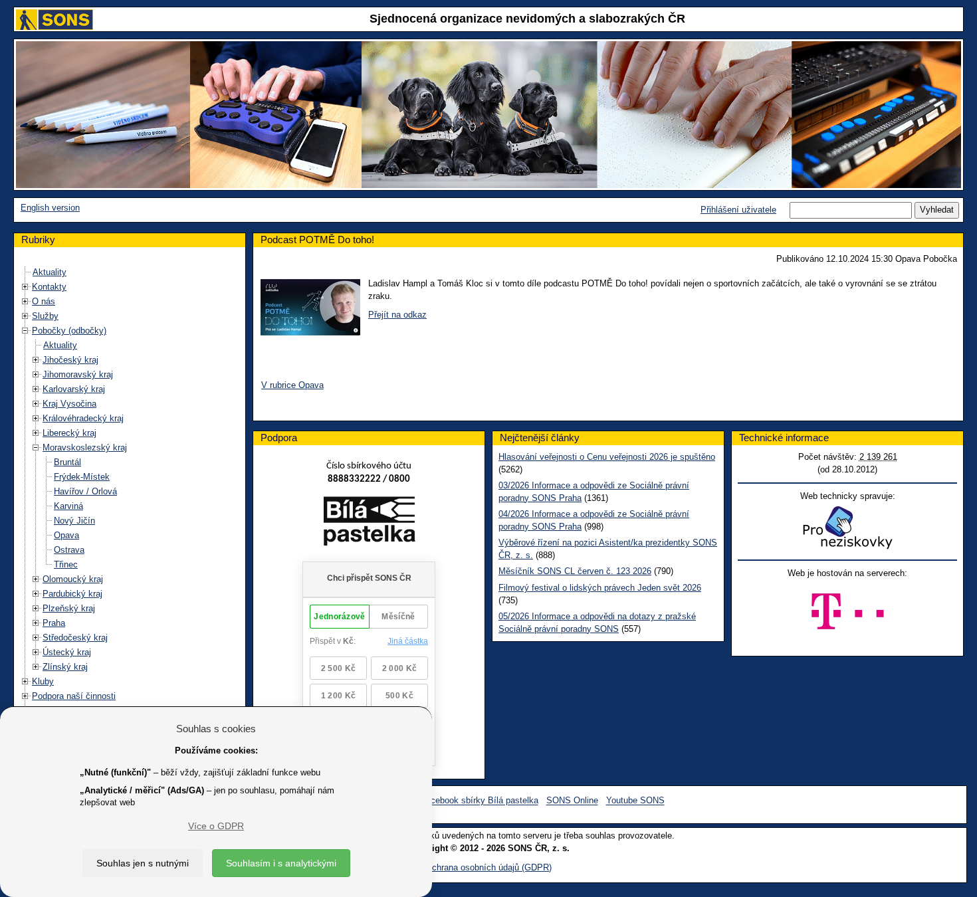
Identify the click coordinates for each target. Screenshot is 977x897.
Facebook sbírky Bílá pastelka (479, 801)
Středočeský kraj (75, 638)
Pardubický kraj (72, 594)
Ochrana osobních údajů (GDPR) (488, 867)
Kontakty (49, 287)
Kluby (43, 681)
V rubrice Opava (292, 385)
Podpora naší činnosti (74, 696)
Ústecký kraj (67, 652)
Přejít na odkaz (397, 315)
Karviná (68, 506)
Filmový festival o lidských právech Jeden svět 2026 (599, 588)
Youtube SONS (635, 801)
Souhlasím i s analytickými (281, 863)
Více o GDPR (216, 826)
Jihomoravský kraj (78, 374)
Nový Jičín (74, 521)
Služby (45, 316)
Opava (66, 535)
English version (50, 208)
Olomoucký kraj (73, 579)
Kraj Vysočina (69, 404)
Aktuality (49, 272)
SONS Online (572, 801)
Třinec (66, 564)
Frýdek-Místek (82, 477)
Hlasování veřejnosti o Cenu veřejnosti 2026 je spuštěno (606, 457)
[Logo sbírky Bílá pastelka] (369, 524)
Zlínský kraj (65, 667)
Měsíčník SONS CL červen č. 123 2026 (574, 571)
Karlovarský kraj (74, 389)
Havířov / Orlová (85, 491)
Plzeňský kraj (69, 608)
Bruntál (67, 462)
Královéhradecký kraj (83, 418)
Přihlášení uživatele (738, 210)
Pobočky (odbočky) (69, 331)
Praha (54, 623)
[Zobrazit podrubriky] (25, 287)
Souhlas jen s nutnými (142, 863)
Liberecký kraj (69, 433)
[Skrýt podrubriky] (25, 331)
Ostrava (69, 550)
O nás (43, 301)
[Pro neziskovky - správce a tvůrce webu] (847, 527)
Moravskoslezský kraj (85, 447)
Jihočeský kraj (70, 360)
